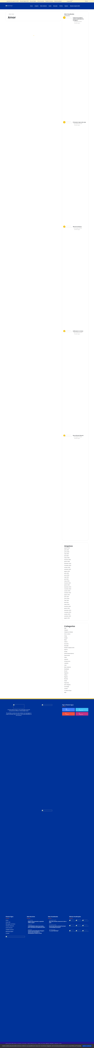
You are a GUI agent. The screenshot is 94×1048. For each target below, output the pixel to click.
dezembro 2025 (67, 563)
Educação (55, 5)
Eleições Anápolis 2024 (75, 5)
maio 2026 (66, 553)
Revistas (66, 678)
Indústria (66, 659)
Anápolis (36, 5)
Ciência (65, 641)
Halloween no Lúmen (78, 331)
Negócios (66, 672)
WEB (65, 692)
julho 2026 (66, 549)
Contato (7, 933)
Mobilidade (66, 669)
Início (10, 14)
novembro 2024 (67, 588)
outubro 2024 (67, 590)
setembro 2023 (67, 616)
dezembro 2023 (67, 610)
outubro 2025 (67, 567)
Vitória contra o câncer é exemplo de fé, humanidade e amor (46, 71)
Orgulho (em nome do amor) (45, 50)
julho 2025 (66, 573)
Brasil (65, 639)
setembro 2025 (67, 569)
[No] (92, 1046)
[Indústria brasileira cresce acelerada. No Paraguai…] (68, 69)
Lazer (65, 665)
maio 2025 (66, 577)
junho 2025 (66, 575)
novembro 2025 (67, 565)
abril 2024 (66, 602)
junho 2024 (66, 598)
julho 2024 (66, 596)
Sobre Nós (8, 922)
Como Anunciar (40, 1)
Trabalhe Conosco (49, 1)
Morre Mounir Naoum (78, 435)
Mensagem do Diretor (10, 924)
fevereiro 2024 (67, 606)
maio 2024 (66, 600)
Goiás (65, 657)
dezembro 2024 (67, 586)
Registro (66, 5)
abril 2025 (66, 579)
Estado (65, 651)
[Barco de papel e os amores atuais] (72, 932)
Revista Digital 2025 (24, 1)
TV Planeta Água (67, 690)
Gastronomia (67, 655)
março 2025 (66, 581)
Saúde (50, 5)
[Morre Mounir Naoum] (68, 486)
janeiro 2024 (67, 608)
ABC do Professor (77, 226)
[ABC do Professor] (68, 278)
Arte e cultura (67, 633)
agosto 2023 (67, 618)
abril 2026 (66, 555)
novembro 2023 (67, 612)
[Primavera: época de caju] (68, 173)
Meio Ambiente (43, 5)
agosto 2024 (67, 594)
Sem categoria (67, 684)
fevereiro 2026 (67, 559)
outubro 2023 (67, 614)
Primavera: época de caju (79, 122)
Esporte (66, 649)
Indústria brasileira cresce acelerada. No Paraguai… (78, 19)
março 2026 (66, 557)
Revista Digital (33, 1)
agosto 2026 (67, 547)
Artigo (65, 635)
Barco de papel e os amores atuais (16, 39)
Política (61, 5)
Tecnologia (66, 686)
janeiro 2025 (67, 584)
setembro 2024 (67, 592)
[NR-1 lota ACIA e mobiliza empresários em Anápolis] (85, 922)
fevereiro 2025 (67, 583)
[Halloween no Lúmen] (68, 382)
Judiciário (66, 663)
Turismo (66, 688)
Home (31, 5)
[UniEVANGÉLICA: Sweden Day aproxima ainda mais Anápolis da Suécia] (85, 932)
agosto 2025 (67, 571)
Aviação (66, 637)
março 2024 (66, 604)
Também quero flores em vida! (18, 83)
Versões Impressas (10, 925)
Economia (66, 643)
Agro (65, 628)
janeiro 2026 (67, 561)
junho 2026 (66, 551)
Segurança (66, 682)
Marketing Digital (58, 1)
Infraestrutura (67, 661)
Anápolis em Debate (68, 632)
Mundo (65, 671)
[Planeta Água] (9, 5)
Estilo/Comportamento (69, 653)
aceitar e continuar (87, 1045)
